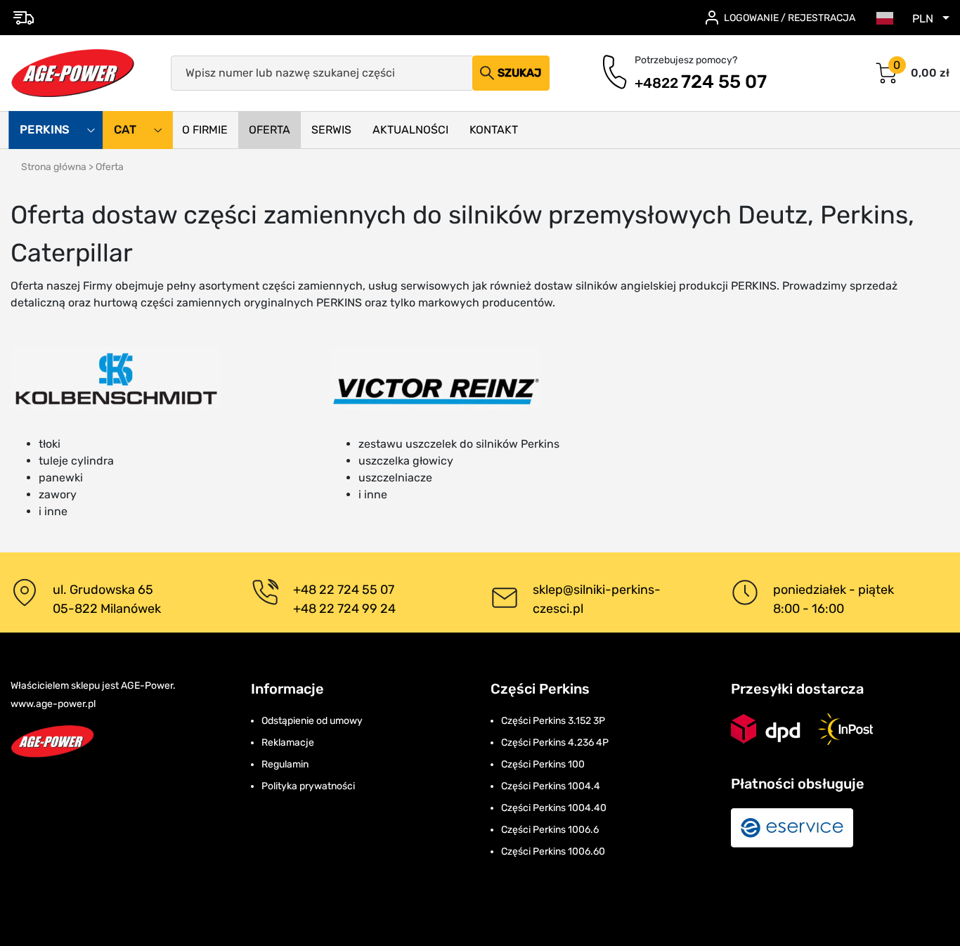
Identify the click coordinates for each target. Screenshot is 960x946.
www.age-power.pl (53, 704)
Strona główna (53, 167)
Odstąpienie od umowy (312, 721)
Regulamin (285, 764)
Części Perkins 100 (543, 764)
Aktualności (410, 129)
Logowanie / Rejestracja (789, 18)
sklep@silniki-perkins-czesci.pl (597, 599)
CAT (126, 130)
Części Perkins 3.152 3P (553, 721)
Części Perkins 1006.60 (553, 851)
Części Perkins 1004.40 (554, 808)
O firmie (205, 129)
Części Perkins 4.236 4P (555, 743)
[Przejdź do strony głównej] (73, 73)
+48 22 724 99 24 (344, 608)
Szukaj (519, 72)
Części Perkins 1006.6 (550, 830)
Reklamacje (287, 743)
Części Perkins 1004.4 (550, 786)
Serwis (331, 129)
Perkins (46, 130)
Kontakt (493, 129)
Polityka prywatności (308, 786)
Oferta (269, 129)
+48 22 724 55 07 (343, 589)
